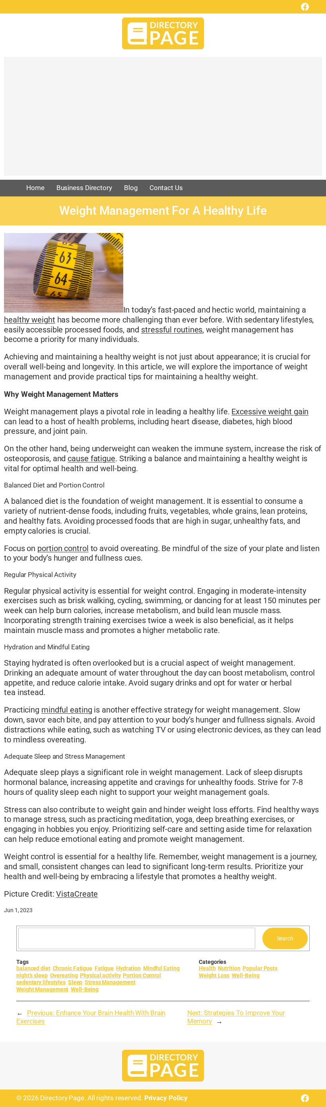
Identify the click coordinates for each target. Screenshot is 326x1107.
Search (285, 938)
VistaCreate (77, 894)
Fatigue (104, 968)
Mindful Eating (161, 968)
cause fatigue (91, 458)
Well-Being (85, 989)
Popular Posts (260, 968)
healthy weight (29, 319)
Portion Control (142, 975)
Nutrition (229, 968)
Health (207, 968)
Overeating (64, 975)
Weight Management (42, 989)
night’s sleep (32, 975)
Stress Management (110, 982)
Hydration (128, 968)
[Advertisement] (163, 120)
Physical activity (100, 975)
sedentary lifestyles (41, 982)
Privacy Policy (166, 1098)
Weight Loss (214, 975)
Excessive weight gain (270, 411)
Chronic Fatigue (73, 968)
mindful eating (66, 710)
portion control (63, 548)
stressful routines (171, 329)
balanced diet (33, 968)
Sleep (75, 982)
